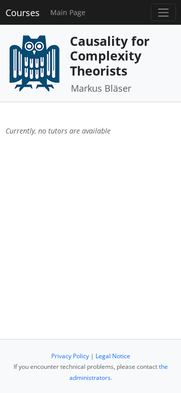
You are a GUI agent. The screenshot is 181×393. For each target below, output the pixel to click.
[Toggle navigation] (163, 12)
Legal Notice (113, 356)
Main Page (67, 12)
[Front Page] (34, 62)
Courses (23, 13)
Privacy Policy (70, 356)
